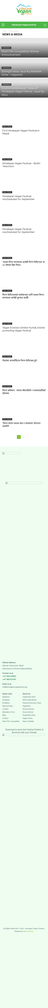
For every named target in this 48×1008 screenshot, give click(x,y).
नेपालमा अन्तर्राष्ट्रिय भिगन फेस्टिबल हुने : (20, 360)
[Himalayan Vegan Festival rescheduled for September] (24, 182)
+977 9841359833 (9, 676)
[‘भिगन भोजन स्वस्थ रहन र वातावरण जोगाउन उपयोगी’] (24, 409)
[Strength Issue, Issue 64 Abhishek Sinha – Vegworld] (24, 73)
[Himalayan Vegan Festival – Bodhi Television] (24, 149)
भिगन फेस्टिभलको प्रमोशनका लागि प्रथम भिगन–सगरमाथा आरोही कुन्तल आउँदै (23, 296)
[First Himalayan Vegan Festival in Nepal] (24, 117)
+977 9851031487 (9, 679)
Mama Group (28, 931)
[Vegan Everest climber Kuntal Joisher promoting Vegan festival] (24, 314)
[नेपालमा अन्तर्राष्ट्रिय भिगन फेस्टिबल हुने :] (24, 346)
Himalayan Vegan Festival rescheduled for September (18, 198)
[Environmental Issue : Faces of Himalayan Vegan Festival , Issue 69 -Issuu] (24, 93)
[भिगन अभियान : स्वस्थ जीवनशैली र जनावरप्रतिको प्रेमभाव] (24, 376)
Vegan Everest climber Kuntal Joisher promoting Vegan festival (23, 329)
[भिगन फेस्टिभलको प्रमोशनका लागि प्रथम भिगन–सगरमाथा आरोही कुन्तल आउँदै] (24, 281)
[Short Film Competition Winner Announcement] (24, 53)
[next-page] (28, 437)
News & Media (6, 47)
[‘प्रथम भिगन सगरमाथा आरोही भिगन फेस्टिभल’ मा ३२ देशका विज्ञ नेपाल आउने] (24, 248)
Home (4, 31)
